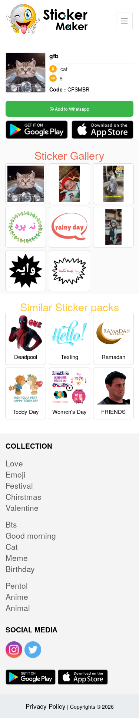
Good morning (31, 535)
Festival (19, 485)
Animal (18, 607)
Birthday (20, 568)
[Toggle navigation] (124, 21)
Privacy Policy (46, 706)
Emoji (16, 474)
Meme (17, 557)
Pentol (17, 585)
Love (14, 463)
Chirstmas (24, 496)
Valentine (22, 507)
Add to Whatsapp (71, 109)
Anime (17, 596)
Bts (11, 524)
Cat (12, 546)
